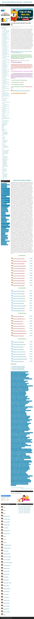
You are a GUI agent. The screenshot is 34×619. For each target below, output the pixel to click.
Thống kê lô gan (6, 568)
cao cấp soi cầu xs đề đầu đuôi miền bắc (18, 368)
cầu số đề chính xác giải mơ (15, 396)
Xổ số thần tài (4, 145)
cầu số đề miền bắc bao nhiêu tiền (24, 398)
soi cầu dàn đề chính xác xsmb (25, 466)
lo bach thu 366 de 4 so (20, 445)
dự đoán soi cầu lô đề (4, 209)
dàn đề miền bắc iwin (14, 403)
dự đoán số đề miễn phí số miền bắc (26, 419)
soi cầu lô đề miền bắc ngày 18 (15, 479)
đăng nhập (14, 493)
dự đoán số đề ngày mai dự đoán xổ (16, 423)
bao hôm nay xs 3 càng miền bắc (18, 303)
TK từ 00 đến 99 (5, 156)
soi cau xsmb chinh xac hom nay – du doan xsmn (17, 2)
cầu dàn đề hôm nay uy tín (14, 376)
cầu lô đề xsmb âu (19, 390)
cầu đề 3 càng (27, 377)
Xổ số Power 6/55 (6, 533)
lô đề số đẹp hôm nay (22, 451)
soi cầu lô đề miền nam (4, 237)
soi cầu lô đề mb (13, 478)
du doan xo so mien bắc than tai (5, 198)
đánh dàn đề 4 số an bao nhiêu (15, 430)
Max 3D (4, 139)
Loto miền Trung (6, 600)
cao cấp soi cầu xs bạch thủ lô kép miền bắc (17, 487)
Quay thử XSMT (6, 608)
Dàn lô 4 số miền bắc (22, 405)
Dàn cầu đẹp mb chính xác (16, 27)
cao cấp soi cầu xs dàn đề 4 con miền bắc (24, 508)
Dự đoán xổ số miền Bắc (4, 211)
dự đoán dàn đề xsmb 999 (22, 412)
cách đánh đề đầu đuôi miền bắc (5, 195)
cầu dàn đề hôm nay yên (22, 376)
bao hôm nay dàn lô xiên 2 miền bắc (18, 296)
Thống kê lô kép (5, 162)
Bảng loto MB (4, 171)
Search (3, 10)
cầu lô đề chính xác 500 (14, 382)
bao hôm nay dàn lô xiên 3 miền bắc (18, 298)
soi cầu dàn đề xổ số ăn (22, 472)
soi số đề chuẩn (28, 481)
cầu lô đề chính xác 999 (21, 382)
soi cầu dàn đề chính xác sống (15, 465)
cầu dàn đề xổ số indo (21, 377)
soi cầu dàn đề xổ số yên (14, 473)
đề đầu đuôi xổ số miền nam (15, 439)
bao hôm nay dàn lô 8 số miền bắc (18, 293)
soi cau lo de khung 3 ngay (5, 219)
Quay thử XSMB (5, 177)
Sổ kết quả (3, 130)
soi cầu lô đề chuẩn (16, 52)
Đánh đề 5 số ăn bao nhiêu (29, 432)
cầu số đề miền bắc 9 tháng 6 (23, 397)
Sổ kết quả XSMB (5, 134)
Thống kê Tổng (5, 158)
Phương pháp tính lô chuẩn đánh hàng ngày (5, 215)
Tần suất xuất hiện (5, 157)
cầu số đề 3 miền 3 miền (14, 391)
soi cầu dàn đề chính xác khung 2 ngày (25, 464)
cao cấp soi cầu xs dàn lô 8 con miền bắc (27, 488)
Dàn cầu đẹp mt (4, 78)
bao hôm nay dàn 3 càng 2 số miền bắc (19, 305)
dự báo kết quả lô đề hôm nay (5, 205)
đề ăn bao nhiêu (20, 438)
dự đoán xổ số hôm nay (4, 210)
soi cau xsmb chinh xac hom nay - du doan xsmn (22, 26)
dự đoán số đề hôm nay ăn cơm (25, 417)
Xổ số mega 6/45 (5, 141)
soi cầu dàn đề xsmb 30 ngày (22, 473)
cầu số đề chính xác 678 (14, 395)
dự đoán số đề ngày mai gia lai (15, 424)
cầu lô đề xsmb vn (25, 390)
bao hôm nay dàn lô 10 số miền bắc (18, 308)
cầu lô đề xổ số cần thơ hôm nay (15, 389)
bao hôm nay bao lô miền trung (18, 349)
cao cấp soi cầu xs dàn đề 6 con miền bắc (18, 366)
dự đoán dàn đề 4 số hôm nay (21, 409)
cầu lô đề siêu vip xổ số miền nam (15, 388)
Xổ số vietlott (4, 142)
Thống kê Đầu (4, 161)
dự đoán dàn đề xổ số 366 (21, 411)
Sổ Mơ (3, 178)
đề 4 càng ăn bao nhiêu (14, 436)
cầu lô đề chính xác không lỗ (24, 383)
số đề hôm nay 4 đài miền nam (15, 452)
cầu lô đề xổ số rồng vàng (24, 389)
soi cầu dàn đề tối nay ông (22, 471)
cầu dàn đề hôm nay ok (14, 375)
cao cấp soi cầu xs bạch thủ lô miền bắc (24, 511)
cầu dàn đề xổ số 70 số (14, 377)
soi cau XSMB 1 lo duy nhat (4, 229)
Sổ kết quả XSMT (6, 524)
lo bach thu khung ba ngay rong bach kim (17, 450)
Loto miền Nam (6, 597)
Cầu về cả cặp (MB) (5, 151)
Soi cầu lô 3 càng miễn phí (4, 230)
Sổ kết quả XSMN (5, 133)
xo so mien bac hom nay (4, 244)
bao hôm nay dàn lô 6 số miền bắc (18, 291)
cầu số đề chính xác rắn (14, 397)
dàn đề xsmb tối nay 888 (14, 404)
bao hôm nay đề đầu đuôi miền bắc (18, 310)
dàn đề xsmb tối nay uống (21, 404)
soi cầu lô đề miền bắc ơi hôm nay (25, 479)
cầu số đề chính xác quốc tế (24, 396)
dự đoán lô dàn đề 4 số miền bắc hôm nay (17, 416)
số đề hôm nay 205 (28, 451)
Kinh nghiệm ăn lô (4, 124)
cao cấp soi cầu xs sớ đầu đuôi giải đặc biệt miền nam (5, 118)
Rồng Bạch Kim (3, 217)
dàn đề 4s (12, 402)
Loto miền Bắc (5, 594)
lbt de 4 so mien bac (14, 445)
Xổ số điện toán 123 (5, 146)
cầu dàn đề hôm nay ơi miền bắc (24, 374)
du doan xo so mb (3, 196)
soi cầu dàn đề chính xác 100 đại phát (26, 460)
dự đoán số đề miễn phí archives (23, 418)
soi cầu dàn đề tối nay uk (14, 472)
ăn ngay (31, 358)
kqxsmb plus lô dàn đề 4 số (23, 444)
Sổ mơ (4, 614)
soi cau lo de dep (3, 218)
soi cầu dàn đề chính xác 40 (15, 464)
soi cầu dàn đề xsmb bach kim (15, 474)
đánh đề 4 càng (13, 431)
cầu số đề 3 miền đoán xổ (21, 391)
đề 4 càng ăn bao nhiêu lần (22, 436)
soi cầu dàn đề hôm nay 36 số (15, 467)
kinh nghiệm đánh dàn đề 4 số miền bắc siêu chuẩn (18, 443)
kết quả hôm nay (4, 129)
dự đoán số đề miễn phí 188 (14, 418)
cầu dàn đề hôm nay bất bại (15, 374)
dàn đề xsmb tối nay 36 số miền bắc (22, 403)
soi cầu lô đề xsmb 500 (14, 480)
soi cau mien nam (3, 228)
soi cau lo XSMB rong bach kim (5, 226)
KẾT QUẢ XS (4, 125)
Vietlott (3, 135)
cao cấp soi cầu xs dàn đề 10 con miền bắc (18, 367)
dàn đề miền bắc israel (26, 402)
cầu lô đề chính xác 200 (24, 381)
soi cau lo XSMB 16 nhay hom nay (5, 223)
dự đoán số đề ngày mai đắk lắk (26, 423)
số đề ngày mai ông (13, 458)
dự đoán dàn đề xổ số (14, 411)
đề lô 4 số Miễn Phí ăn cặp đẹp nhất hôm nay (26, 439)
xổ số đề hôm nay (13, 485)
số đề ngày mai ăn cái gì (27, 457)
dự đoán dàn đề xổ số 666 (14, 412)
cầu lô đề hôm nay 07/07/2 (23, 384)
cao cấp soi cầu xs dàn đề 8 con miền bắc (18, 369)
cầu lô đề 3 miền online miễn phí (15, 381)
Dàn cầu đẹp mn (4, 100)
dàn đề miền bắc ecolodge (18, 402)
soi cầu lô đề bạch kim (4, 235)
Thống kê (5, 542)
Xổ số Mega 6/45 (6, 530)
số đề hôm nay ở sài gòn (22, 453)
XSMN (3, 127)
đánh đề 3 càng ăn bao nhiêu (24, 430)
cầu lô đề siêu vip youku (24, 388)
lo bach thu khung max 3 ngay (28, 450)
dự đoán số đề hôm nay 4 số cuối (15, 417)
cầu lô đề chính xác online (15, 384)
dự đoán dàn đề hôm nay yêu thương (25, 410)
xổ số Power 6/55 (5, 140)
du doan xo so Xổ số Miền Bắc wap (4, 202)
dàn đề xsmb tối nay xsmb (14, 405)
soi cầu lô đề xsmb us (22, 481)
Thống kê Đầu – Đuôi (6, 159)
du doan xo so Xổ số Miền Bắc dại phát (4, 200)
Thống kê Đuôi (5, 160)
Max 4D (4, 138)
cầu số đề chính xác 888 (21, 395)
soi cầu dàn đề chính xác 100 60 (15, 460)
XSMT (3, 128)
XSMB (3, 126)
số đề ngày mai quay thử (20, 458)
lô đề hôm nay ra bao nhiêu (15, 451)
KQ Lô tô (3, 167)
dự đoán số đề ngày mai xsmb (15, 425)
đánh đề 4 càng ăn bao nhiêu (20, 431)
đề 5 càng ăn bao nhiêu (14, 438)
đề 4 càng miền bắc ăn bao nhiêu (24, 437)
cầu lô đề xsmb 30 (13, 390)
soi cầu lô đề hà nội (4, 236)
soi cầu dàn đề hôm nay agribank (24, 467)
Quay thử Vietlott (6, 611)
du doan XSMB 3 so (3, 203)
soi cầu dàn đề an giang (20, 459)
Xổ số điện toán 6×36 (5, 147)
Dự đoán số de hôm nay (26, 416)
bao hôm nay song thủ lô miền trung (19, 354)
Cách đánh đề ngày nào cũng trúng (5, 193)
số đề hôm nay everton (29, 452)
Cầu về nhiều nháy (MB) (6, 150)
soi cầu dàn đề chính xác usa (24, 465)
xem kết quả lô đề (3, 243)
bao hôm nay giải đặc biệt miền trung (19, 344)
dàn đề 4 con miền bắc (16, 51)
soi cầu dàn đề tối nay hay (14, 471)
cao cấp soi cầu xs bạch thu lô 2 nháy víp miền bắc (26, 506)
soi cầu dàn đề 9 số (13, 459)
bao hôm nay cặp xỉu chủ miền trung (19, 351)
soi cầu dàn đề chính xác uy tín (15, 466)
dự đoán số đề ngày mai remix (24, 424)
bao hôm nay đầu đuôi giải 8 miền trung (19, 356)
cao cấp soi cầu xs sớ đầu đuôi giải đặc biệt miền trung (5, 96)
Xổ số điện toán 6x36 (7, 545)
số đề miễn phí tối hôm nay (14, 457)
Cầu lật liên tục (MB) (5, 152)
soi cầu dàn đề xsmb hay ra (24, 474)
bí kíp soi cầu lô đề (3, 183)
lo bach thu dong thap (27, 445)
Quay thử (3, 172)
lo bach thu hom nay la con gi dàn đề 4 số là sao (18, 446)
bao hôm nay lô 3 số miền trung (18, 361)
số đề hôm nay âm (22, 452)
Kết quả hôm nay (6, 516)
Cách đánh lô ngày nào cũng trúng (5, 191)
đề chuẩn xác (25, 438)
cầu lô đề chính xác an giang (15, 383)
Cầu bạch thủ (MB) (5, 153)
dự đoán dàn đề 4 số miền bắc (15, 410)
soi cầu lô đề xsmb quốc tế (15, 481)
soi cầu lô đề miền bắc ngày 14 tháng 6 (21, 478)
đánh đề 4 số (23, 432)
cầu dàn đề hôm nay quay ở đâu (22, 375)
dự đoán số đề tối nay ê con (24, 425)
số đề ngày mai (21, 457)
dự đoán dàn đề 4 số (14, 409)
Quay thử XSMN (5, 176)
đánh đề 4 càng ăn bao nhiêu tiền (15, 432)
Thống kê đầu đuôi (5, 166)
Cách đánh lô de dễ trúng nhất (4, 189)
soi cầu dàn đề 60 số (27, 458)
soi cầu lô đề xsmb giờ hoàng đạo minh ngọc (24, 480)
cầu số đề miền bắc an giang (15, 398)
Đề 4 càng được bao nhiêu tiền (15, 437)
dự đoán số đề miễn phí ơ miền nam (16, 419)
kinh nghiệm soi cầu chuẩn (15, 444)
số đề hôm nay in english (14, 453)
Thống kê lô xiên (6, 571)
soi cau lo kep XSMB (4, 220)
